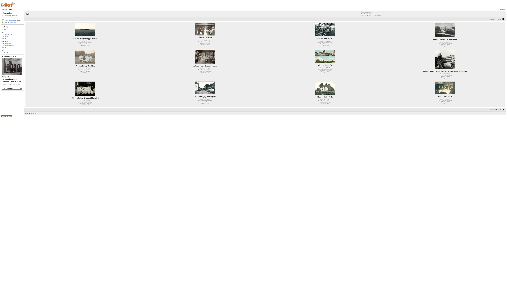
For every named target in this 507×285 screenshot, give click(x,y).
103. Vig (5, 52)
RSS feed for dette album (13, 20)
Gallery (4, 9)
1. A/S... (4, 30)
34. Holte (5, 36)
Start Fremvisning (10, 22)
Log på (502, 9)
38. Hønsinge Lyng (8, 45)
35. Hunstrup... (7, 39)
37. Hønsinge (6, 43)
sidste (499, 19)
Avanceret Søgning (11, 15)
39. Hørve (5, 48)
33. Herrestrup (7, 34)
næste (492, 19)
